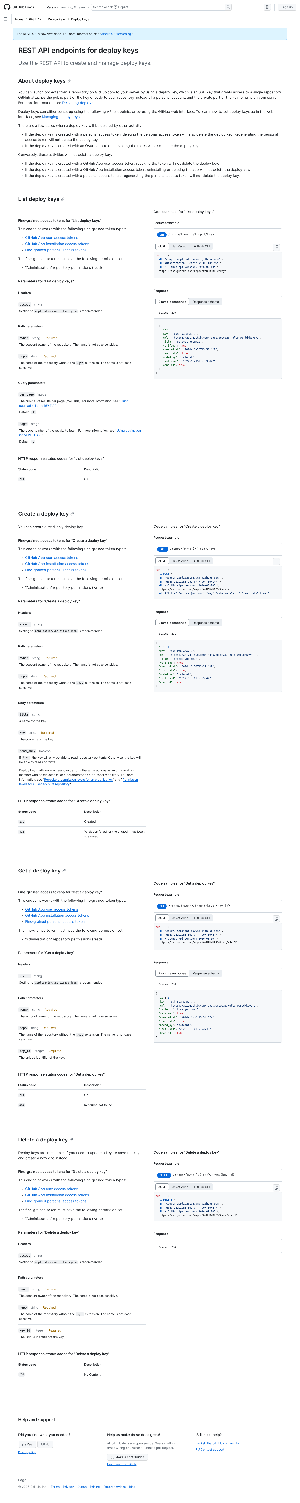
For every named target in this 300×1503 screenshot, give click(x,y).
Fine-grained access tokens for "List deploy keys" (59, 220)
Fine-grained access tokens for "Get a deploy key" (60, 892)
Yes (29, 1444)
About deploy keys (42, 81)
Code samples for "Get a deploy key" (184, 883)
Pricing (95, 1486)
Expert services (114, 1486)
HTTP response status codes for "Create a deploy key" (64, 801)
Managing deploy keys (61, 116)
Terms (55, 1486)
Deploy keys (57, 19)
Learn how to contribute (121, 1464)
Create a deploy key (43, 514)
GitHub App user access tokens (51, 237)
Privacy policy (27, 1452)
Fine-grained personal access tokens (55, 250)
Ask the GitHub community (220, 1443)
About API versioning (116, 34)
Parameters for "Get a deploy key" (46, 953)
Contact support (212, 1449)
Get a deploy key (39, 870)
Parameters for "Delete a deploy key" (48, 1232)
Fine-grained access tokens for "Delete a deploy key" (62, 1171)
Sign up (287, 7)
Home (19, 19)
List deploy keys (38, 199)
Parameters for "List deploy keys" (46, 281)
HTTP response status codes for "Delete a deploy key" (63, 1354)
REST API (35, 19)
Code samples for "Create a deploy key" (187, 526)
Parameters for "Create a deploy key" (49, 601)
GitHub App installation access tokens (57, 244)
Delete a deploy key (43, 1139)
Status (82, 1486)
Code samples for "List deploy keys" (184, 211)
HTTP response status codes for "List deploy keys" (61, 458)
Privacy (68, 1486)
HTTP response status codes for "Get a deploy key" (61, 1074)
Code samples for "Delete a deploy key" (186, 1152)
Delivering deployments (81, 102)
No (47, 1444)
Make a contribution (129, 1457)
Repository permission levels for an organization (78, 779)
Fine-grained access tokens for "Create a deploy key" (62, 540)
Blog (132, 1486)
